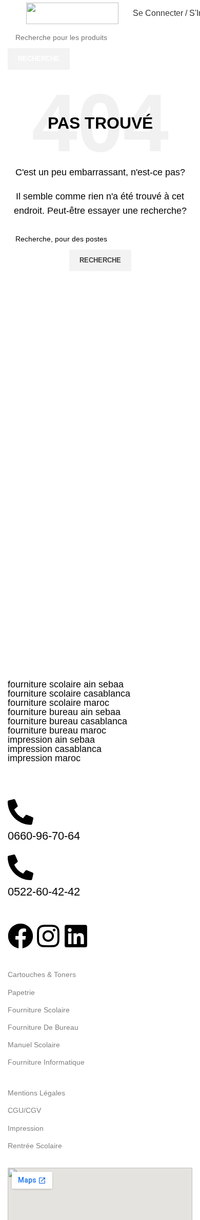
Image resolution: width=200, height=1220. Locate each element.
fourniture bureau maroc (57, 730)
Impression (26, 1128)
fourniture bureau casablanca (67, 721)
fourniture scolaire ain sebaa (66, 684)
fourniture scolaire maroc (58, 703)
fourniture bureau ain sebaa (64, 712)
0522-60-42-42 (44, 891)
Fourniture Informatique (46, 1062)
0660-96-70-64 (44, 835)
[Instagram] (48, 936)
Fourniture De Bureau (43, 1027)
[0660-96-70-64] (20, 812)
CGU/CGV (24, 1110)
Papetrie (21, 992)
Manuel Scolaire (34, 1045)
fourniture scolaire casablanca (69, 693)
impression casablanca (55, 749)
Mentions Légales (36, 1093)
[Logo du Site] (72, 12)
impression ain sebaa (51, 740)
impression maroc (44, 758)
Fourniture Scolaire (39, 1010)
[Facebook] (20, 936)
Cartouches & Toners (42, 974)
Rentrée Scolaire (35, 1146)
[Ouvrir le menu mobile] (12, 13)
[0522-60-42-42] (20, 867)
